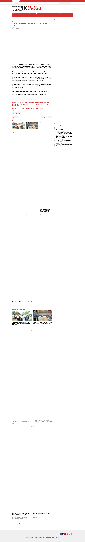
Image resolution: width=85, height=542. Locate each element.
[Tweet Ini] (44, 117)
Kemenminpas (32, 13)
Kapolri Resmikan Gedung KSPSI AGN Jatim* (20, 110)
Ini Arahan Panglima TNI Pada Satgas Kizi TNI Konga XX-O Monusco (64, 137)
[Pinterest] (65, 534)
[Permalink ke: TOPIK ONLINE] (13, 28)
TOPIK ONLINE (17, 27)
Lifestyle (66, 13)
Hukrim (25, 13)
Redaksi (28, 537)
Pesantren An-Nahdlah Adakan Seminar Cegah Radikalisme (64, 145)
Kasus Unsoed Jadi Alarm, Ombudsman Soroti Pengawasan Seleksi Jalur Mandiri (64, 125)
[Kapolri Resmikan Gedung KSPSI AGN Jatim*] (46, 257)
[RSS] (72, 534)
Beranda (14, 13)
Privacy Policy (51, 537)
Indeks (32, 537)
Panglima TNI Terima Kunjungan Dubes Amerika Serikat (63, 141)
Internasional (52, 13)
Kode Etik (36, 537)
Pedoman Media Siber (43, 537)
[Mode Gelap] (72, 3)
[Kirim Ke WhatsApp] (51, 117)
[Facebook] (61, 534)
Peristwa (19, 13)
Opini (58, 13)
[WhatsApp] (69, 534)
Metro (42, 13)
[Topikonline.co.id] (26, 8)
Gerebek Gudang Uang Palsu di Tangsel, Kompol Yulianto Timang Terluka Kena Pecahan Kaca (30, 102)
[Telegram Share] (49, 117)
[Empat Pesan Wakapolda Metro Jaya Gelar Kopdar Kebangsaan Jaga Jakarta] (32, 257)
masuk (18, 525)
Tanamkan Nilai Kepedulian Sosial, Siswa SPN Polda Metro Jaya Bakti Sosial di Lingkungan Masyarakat (52, 0)
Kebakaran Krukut (16, 113)
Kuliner (61, 13)
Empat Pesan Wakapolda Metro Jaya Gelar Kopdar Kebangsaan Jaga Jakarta (27, 108)
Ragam (14, 16)
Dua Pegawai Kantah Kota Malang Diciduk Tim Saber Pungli (64, 129)
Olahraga (46, 13)
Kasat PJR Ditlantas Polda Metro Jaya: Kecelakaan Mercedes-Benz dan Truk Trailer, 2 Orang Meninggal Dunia (30, 105)
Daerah (37, 13)
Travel (19, 16)
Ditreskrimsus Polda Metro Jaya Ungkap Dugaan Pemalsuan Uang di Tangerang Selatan (29, 106)
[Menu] (13, 3)
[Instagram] (67, 534)
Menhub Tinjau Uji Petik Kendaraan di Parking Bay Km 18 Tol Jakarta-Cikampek (64, 133)
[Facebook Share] (42, 117)
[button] (70, 3)
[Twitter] (63, 534)
